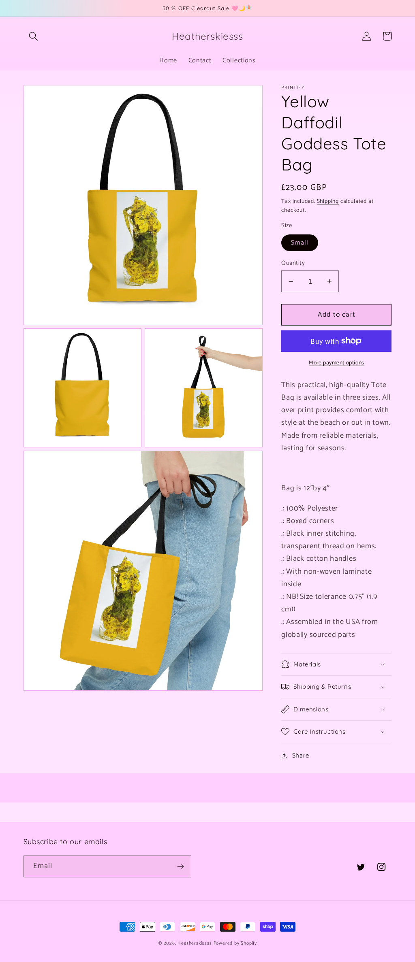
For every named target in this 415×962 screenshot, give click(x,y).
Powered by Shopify (235, 943)
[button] (34, 36)
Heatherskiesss (195, 943)
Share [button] (300, 755)
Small (299, 242)
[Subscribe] (180, 866)
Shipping (328, 201)
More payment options (336, 363)
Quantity (293, 263)
